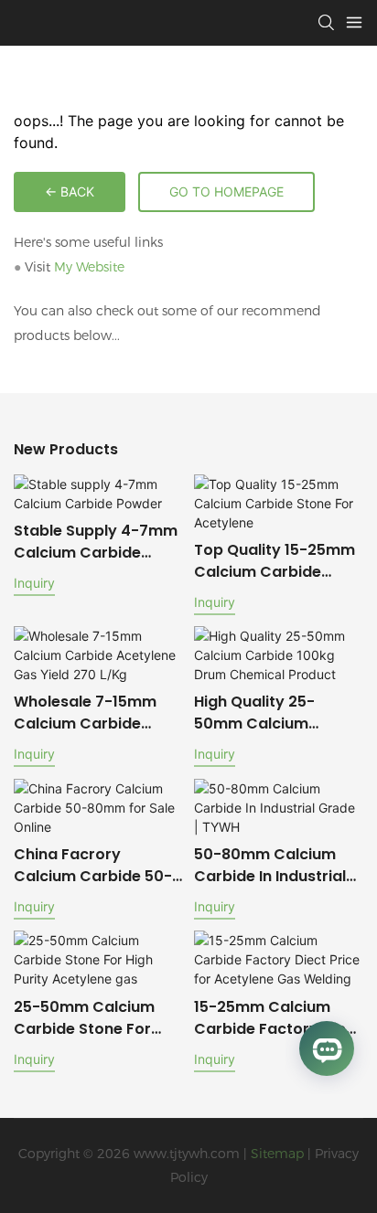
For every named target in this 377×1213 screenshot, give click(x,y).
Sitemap (277, 1153)
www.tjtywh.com (187, 1153)
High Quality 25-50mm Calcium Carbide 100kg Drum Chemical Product (271, 713)
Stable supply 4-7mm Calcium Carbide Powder (96, 542)
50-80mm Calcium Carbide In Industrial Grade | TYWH (270, 866)
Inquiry (34, 583)
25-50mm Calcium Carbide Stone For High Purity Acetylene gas (93, 1018)
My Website (89, 267)
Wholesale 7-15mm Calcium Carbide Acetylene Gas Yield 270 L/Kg (88, 713)
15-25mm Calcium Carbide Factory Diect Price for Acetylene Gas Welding (277, 1018)
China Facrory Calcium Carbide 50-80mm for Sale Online (95, 866)
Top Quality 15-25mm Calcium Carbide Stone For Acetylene (274, 561)
